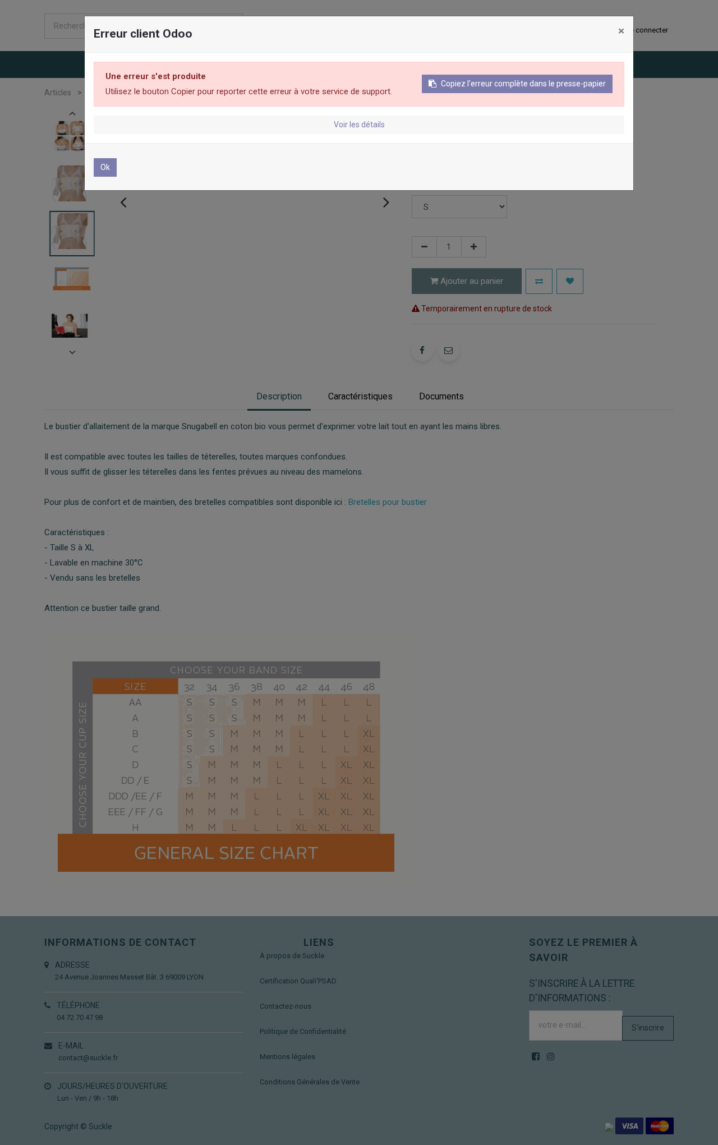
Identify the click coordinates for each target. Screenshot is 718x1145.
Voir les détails (359, 124)
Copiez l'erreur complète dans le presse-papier (523, 83)
